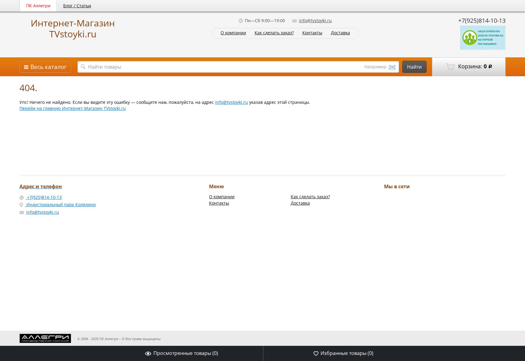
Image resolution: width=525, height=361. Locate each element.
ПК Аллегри (38, 6)
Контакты (312, 33)
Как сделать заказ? (274, 33)
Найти (414, 66)
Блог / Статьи (77, 6)
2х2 (392, 67)
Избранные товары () (347, 353)
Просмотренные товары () (185, 353)
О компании (233, 33)
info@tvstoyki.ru (315, 20)
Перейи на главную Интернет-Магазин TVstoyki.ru (72, 108)
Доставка (340, 33)
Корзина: (474, 66)
